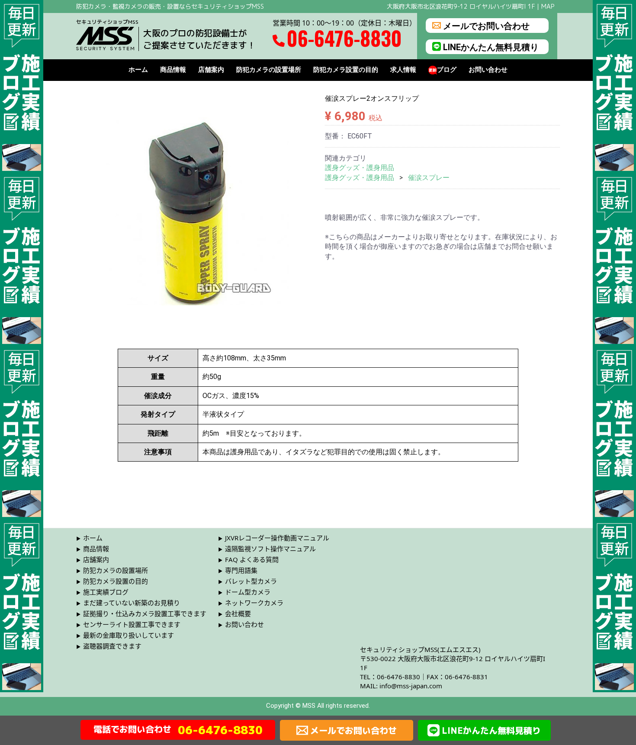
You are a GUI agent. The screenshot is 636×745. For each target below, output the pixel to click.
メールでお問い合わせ (486, 25)
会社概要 (238, 613)
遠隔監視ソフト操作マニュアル (270, 548)
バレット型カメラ (251, 581)
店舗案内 (211, 70)
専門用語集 (241, 570)
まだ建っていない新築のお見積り (131, 602)
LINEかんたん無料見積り (491, 46)
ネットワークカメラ (254, 602)
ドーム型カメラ (247, 592)
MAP (547, 6)
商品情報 (173, 70)
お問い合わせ (488, 70)
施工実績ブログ (105, 592)
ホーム (138, 70)
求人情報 (403, 70)
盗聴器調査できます (112, 646)
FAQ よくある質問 (252, 559)
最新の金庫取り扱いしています (128, 635)
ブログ (446, 70)
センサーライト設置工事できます (131, 624)
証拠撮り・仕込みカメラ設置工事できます (144, 613)
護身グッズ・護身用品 (359, 168)
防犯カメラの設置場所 (268, 70)
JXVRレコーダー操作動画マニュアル (277, 537)
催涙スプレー (429, 177)
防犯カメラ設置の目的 (345, 70)
